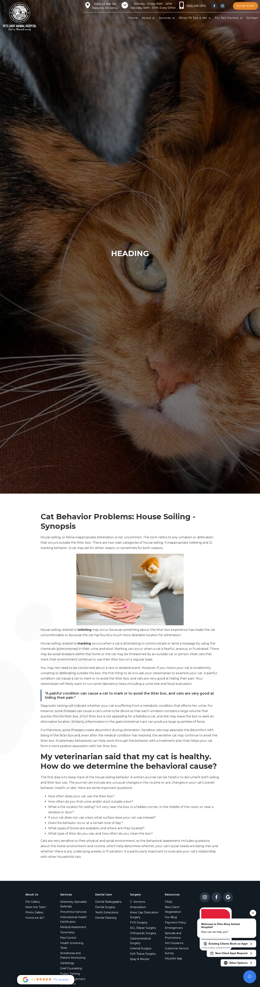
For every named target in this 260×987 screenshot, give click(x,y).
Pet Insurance (174, 943)
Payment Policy (175, 922)
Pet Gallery (32, 901)
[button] (148, 18)
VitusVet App (173, 958)
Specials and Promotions (173, 935)
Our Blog (171, 917)
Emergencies (174, 928)
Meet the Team (35, 907)
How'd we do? (34, 917)
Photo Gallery (34, 912)
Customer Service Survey (177, 951)
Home (133, 18)
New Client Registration (173, 909)
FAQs (168, 901)
